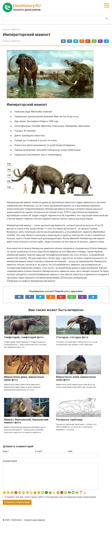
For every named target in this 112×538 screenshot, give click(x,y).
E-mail (39, 451)
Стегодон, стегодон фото (72, 337)
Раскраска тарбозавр (69, 419)
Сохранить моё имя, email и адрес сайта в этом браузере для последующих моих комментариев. (50, 497)
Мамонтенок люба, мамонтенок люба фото (76, 378)
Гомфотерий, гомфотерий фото (23, 337)
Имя (6, 451)
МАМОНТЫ (15, 41)
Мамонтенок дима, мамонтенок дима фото (24, 378)
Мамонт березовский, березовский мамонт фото (26, 421)
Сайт (70, 451)
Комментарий (10, 461)
